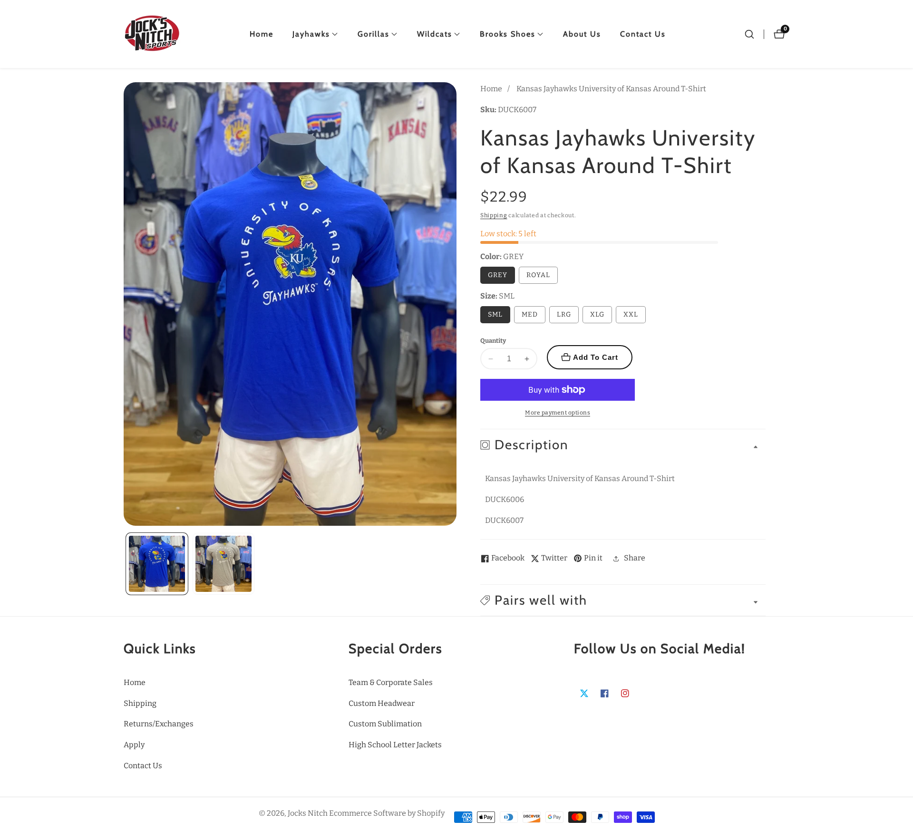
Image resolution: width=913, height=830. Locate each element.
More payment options (557, 412)
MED (530, 314)
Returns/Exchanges (159, 723)
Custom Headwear (382, 703)
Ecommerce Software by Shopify (387, 813)
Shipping (493, 215)
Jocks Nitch (308, 813)
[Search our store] (749, 34)
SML (495, 314)
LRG (564, 314)
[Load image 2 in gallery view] (223, 564)
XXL (630, 314)
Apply (134, 744)
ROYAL (538, 275)
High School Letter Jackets (395, 744)
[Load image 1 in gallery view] (157, 564)
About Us (582, 34)
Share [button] (634, 557)
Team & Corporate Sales (391, 682)
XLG (597, 314)
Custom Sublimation (385, 723)
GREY (497, 275)
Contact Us (643, 34)
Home (261, 34)
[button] (311, 34)
